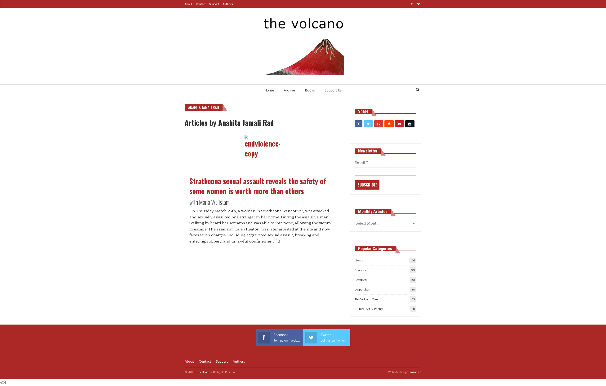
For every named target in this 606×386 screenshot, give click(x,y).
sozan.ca (415, 372)
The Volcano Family (368, 299)
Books (310, 90)
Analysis (360, 270)
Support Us (333, 90)
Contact (201, 4)
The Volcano (202, 372)
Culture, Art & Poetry (369, 309)
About (188, 4)
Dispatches (362, 289)
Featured (361, 280)
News (359, 260)
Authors (228, 4)
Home (269, 90)
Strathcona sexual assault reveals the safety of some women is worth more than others (257, 186)
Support (214, 4)
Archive (289, 90)
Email (361, 163)
